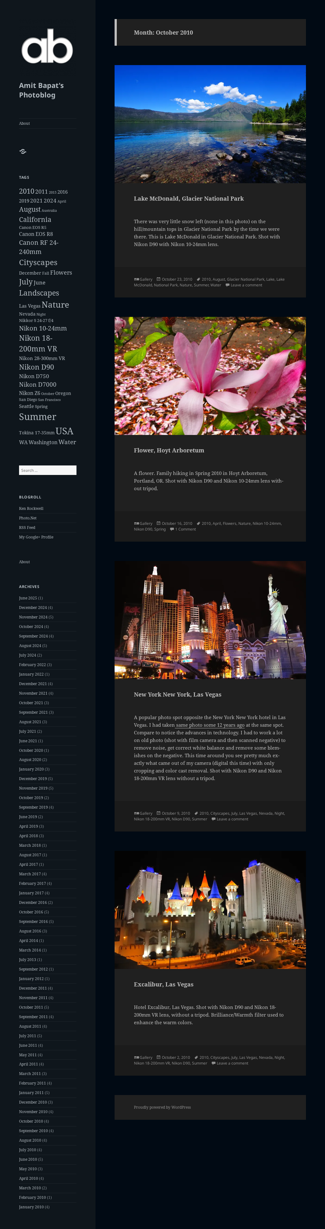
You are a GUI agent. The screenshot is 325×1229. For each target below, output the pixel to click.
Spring (41, 406)
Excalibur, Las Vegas (164, 984)
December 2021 (33, 683)
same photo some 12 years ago (210, 725)
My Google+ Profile (36, 537)
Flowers (61, 272)
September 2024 (33, 636)
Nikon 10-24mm (43, 328)
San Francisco (49, 399)
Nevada (27, 314)
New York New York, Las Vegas (178, 694)
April (61, 201)
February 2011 (32, 1083)
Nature (55, 304)
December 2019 (33, 778)
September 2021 (33, 712)
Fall (45, 273)
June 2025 (28, 598)
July (26, 282)
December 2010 (33, 1102)
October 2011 (31, 1007)
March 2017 (30, 874)
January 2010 (31, 1207)
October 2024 (31, 626)
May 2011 (28, 1055)
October (47, 393)
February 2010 (32, 1197)
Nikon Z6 (29, 393)
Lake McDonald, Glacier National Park (189, 198)
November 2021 (33, 693)
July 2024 (27, 655)
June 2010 (28, 1159)
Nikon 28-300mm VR (42, 358)
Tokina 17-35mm (37, 433)
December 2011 (33, 988)
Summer (37, 416)
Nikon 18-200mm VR (152, 819)
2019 (24, 200)
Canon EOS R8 (36, 233)
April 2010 (28, 1178)
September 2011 (33, 1016)
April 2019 (28, 826)
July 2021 (27, 731)
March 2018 (30, 845)
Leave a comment (246, 285)
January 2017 (31, 893)
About (24, 123)
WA (23, 442)
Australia (49, 210)
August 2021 (30, 722)
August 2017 (30, 855)
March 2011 (30, 1073)
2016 (62, 192)
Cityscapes (38, 262)
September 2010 (33, 1130)
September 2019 (33, 807)
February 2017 (32, 883)
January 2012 (31, 978)
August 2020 (30, 759)
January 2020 (31, 769)
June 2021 (28, 741)
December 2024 (33, 607)
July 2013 (27, 959)
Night (41, 314)
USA (64, 430)
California (35, 219)
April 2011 (28, 1064)
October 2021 (31, 702)
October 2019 (31, 797)
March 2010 (30, 1188)
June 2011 (28, 1045)
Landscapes (39, 293)
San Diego (28, 399)
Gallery (146, 279)
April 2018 (28, 835)
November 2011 (33, 997)
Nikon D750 (34, 376)
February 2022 (32, 664)
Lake (270, 279)
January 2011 (31, 1092)
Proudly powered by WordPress (162, 1107)
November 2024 (33, 617)
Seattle (26, 406)
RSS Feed (27, 527)
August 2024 (30, 645)
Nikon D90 (36, 366)
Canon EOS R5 (32, 227)
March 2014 (30, 950)
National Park (166, 285)
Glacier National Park (245, 279)
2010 (26, 191)
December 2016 (33, 902)
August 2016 (30, 931)
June (39, 282)
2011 (41, 191)
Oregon (63, 393)
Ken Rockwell (31, 508)
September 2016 (33, 921)
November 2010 (33, 1111)
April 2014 (28, 940)
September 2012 (33, 969)
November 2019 (33, 788)
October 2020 (31, 750)
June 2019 (28, 816)
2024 (50, 200)
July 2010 (27, 1149)
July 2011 (27, 1036)
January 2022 (31, 674)
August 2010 (30, 1140)
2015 (52, 192)
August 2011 (30, 1026)
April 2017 (28, 864)
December (30, 273)
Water (67, 442)
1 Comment (185, 529)
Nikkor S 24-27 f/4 (36, 320)
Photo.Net (27, 518)
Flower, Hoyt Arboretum (169, 450)
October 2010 (31, 1121)
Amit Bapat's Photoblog (41, 89)
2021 (36, 200)
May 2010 (28, 1169)
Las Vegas (30, 306)
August (30, 209)
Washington (43, 442)
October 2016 (31, 912)
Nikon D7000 (37, 384)
